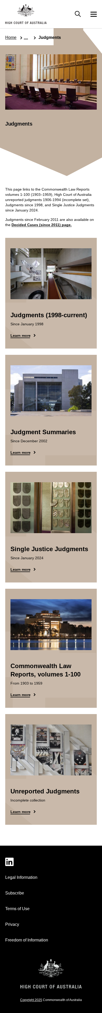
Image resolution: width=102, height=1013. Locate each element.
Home (10, 37)
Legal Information (21, 877)
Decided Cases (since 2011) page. (42, 225)
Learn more (20, 335)
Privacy (12, 924)
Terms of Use (17, 908)
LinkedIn (51, 862)
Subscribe (14, 893)
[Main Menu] (78, 14)
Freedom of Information (26, 940)
